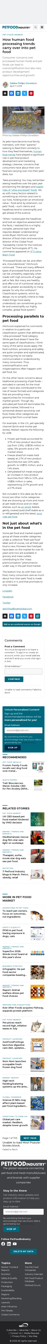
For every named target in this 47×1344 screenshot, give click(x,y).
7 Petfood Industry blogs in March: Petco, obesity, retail (16, 874)
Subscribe (12, 1330)
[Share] (11, 93)
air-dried (26, 507)
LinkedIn (7, 591)
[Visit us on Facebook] (3, 1244)
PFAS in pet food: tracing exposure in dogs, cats (14, 933)
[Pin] (31, 93)
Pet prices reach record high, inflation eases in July (15, 1025)
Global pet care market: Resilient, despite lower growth (15, 1122)
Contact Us (15, 1333)
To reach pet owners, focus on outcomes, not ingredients (15, 914)
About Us (36, 1330)
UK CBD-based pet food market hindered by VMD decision (16, 819)
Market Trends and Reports (13, 947)
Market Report (11, 1078)
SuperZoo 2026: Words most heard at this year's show (15, 954)
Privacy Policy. (29, 742)
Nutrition (8, 868)
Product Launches (12, 1039)
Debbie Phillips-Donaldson (23, 83)
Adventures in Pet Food (15, 908)
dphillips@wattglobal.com (17, 608)
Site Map (33, 1336)
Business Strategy (13, 966)
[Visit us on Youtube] (15, 1244)
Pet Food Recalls (12, 762)
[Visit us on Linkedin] (9, 1244)
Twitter (7, 602)
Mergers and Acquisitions (16, 1005)
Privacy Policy (19, 1336)
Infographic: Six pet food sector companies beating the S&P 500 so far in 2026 (15, 972)
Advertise (24, 1330)
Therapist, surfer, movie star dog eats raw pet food (14, 858)
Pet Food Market (13, 34)
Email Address (13, 666)
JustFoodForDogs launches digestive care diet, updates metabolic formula (14, 1045)
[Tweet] (24, 93)
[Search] (35, 27)
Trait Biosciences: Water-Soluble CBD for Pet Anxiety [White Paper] (16, 786)
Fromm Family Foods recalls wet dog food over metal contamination (15, 768)
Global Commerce (12, 1097)
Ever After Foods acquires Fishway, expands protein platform (23, 1009)
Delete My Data (23, 1251)
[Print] (5, 93)
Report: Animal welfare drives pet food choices (13, 993)
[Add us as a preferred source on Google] (37, 616)
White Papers (10, 780)
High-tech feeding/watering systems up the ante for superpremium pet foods (15, 1083)
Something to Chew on (15, 1116)
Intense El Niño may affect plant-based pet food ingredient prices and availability (15, 1103)
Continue (14, 679)
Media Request (31, 1333)
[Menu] (41, 27)
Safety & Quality (11, 927)
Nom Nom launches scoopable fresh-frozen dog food (14, 1064)
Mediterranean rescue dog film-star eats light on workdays (15, 840)
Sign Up (12, 747)
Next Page (30, 1138)
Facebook (8, 597)
